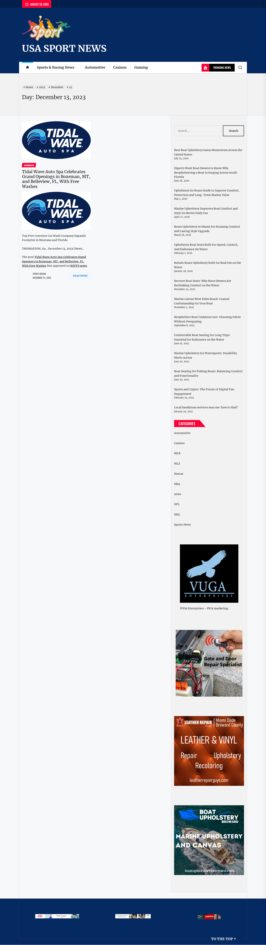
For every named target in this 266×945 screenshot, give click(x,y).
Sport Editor (39, 273)
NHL (177, 514)
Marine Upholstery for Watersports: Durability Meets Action (205, 355)
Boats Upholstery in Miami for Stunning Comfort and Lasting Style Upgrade (207, 229)
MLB (177, 453)
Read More (80, 275)
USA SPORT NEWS (64, 48)
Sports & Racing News (55, 67)
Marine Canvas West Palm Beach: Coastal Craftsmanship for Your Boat (201, 301)
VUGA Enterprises (192, 608)
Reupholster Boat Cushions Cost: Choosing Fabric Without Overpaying (207, 319)
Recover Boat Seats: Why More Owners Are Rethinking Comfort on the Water (202, 283)
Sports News (182, 524)
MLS (177, 463)
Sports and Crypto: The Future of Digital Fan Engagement (204, 391)
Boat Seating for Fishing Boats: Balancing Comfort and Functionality (208, 373)
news (177, 494)
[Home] (27, 67)
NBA (177, 484)
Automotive (95, 67)
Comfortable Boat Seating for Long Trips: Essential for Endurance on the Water (202, 337)
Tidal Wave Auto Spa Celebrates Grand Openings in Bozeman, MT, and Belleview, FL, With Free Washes (56, 179)
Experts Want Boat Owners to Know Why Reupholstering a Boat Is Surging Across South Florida (205, 172)
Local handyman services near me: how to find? (206, 407)
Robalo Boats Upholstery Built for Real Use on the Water (207, 265)
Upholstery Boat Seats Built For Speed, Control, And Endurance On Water (206, 247)
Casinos (120, 67)
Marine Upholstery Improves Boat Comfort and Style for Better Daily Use (206, 211)
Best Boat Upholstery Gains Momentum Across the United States (208, 152)
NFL (177, 504)
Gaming (141, 67)
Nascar (178, 473)
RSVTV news (78, 265)
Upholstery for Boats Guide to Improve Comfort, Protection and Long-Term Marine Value (207, 193)
